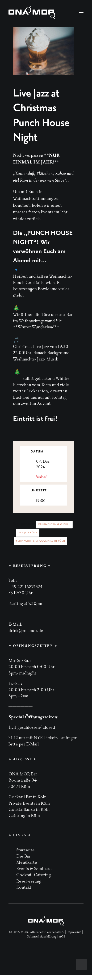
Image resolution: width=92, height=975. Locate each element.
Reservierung (28, 881)
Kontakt (23, 887)
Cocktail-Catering (33, 875)
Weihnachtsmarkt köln (54, 524)
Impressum (74, 932)
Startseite (25, 850)
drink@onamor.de (25, 631)
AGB (62, 936)
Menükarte (26, 862)
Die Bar (23, 856)
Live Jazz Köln (28, 532)
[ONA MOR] (31, 12)
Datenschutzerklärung (42, 936)
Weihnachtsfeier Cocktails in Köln (40, 541)
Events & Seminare (34, 869)
